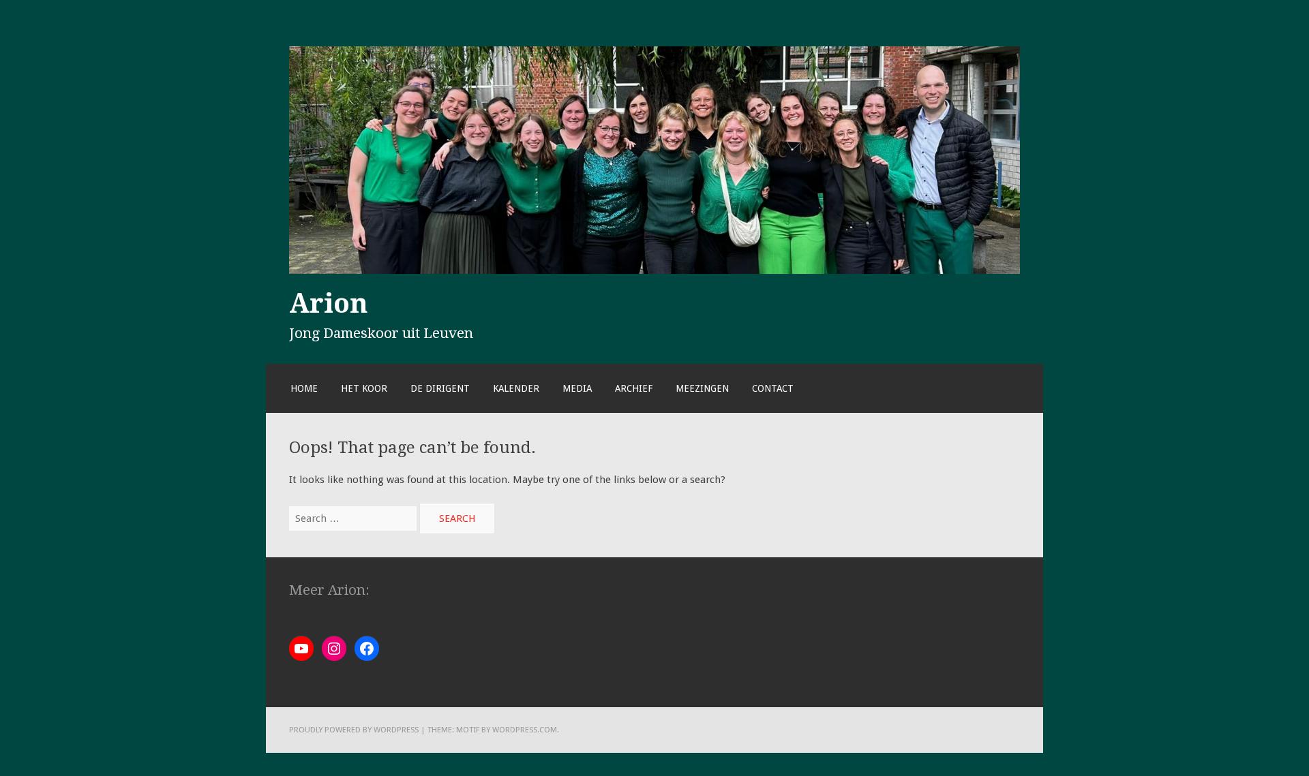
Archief (633, 388)
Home (304, 388)
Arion (328, 303)
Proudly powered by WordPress (354, 729)
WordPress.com (524, 729)
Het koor (364, 388)
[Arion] (654, 270)
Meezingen (702, 388)
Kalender (516, 388)
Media (577, 388)
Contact (773, 388)
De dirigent (440, 388)
